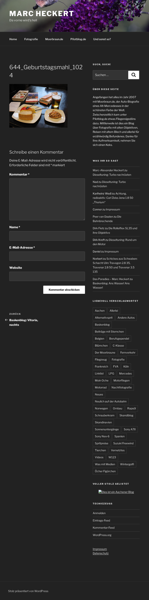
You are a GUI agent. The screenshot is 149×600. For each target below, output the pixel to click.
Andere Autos (126, 317)
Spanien (119, 436)
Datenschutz (101, 553)
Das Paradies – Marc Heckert (111, 279)
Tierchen (100, 450)
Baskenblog (102, 324)
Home (13, 39)
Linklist (99, 373)
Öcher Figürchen (105, 471)
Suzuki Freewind (123, 443)
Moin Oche (101, 380)
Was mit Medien (105, 464)
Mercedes (125, 373)
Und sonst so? (102, 39)
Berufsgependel (119, 338)
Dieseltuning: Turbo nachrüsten (112, 174)
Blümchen (101, 345)
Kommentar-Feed (103, 527)
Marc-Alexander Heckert (108, 170)
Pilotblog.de (78, 39)
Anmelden (99, 513)
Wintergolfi (127, 464)
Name (14, 227)
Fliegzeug (101, 359)
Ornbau (117, 408)
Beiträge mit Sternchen (109, 331)
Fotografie (31, 39)
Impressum (113, 209)
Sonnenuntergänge (107, 429)
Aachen (100, 310)
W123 (112, 457)
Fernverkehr (127, 352)
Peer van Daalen (103, 216)
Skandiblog (126, 415)
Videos (99, 457)
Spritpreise (101, 443)
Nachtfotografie (122, 387)
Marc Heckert (41, 13)
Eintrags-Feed (101, 520)
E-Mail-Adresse (22, 247)
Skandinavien (103, 422)
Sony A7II (130, 429)
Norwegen (101, 408)
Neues (99, 394)
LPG (111, 373)
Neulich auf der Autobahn (110, 401)
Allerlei (114, 310)
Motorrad (101, 387)
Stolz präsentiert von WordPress (28, 591)
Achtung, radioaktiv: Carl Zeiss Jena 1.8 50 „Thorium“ (113, 198)
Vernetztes (118, 450)
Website (15, 268)
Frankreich (101, 366)
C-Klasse (118, 345)
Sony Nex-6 (102, 436)
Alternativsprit (104, 317)
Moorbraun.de (54, 39)
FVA (115, 366)
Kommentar (19, 174)
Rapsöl (131, 408)
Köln (126, 366)
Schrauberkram (104, 415)
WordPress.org (102, 535)
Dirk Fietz (98, 228)
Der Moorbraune (105, 352)
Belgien (99, 338)
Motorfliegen (121, 380)
